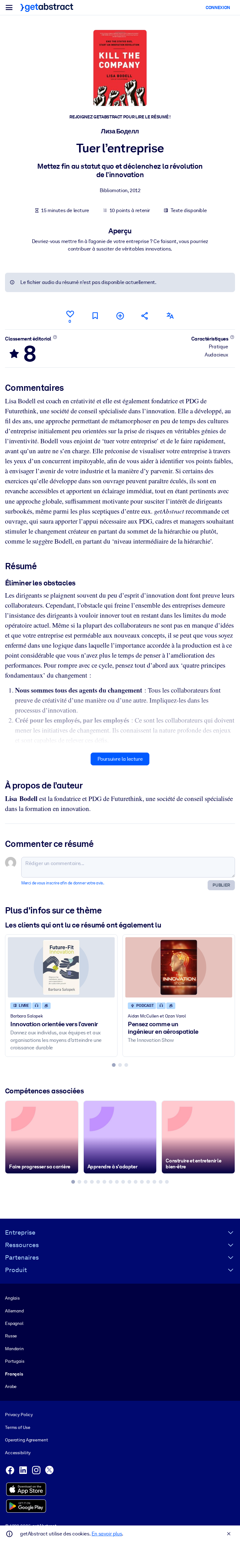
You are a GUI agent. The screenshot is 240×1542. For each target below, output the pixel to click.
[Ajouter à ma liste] (120, 315)
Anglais (12, 1298)
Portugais (14, 1361)
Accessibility (18, 1452)
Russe (11, 1335)
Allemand (14, 1310)
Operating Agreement (26, 1439)
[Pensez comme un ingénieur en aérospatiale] (178, 967)
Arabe (11, 1386)
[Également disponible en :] (170, 315)
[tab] (114, 1065)
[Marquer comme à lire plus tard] (95, 315)
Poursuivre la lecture (120, 759)
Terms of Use (17, 1427)
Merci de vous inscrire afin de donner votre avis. (62, 883)
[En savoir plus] (55, 337)
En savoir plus (107, 1534)
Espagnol (14, 1323)
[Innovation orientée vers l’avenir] (61, 967)
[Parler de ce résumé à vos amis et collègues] (145, 315)
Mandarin (14, 1348)
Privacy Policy (19, 1414)
